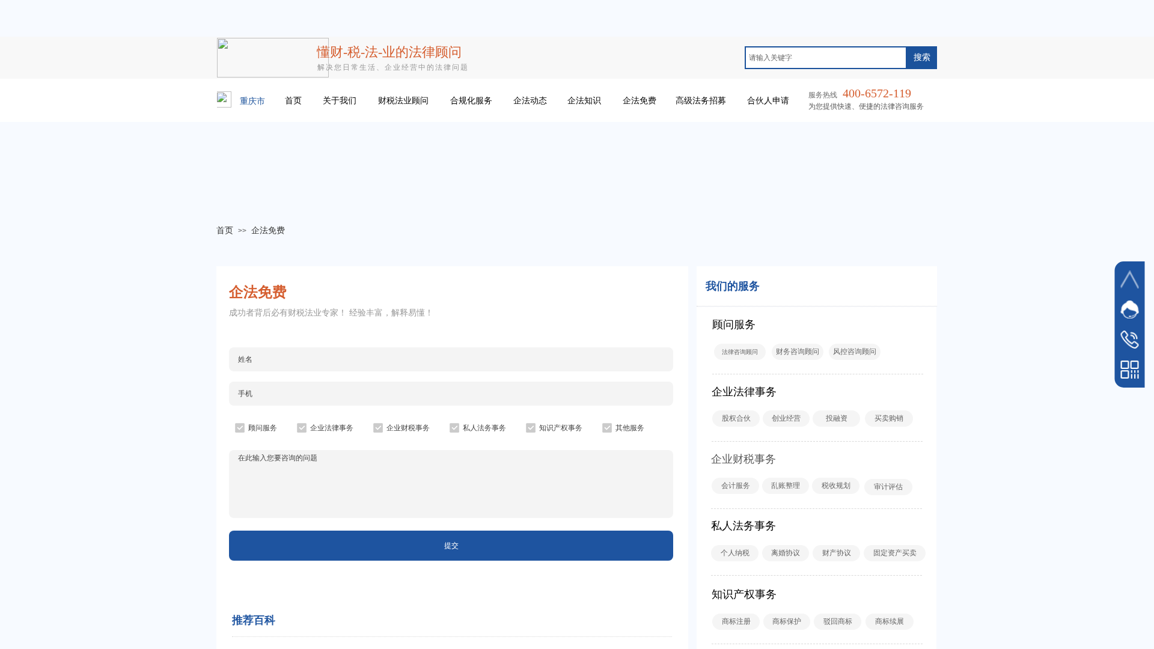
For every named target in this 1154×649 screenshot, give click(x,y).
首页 (224, 230)
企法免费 (268, 230)
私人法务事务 (484, 428)
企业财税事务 (408, 428)
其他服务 (629, 428)
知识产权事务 (560, 428)
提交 (451, 545)
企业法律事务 (331, 428)
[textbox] (826, 57)
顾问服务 (262, 428)
